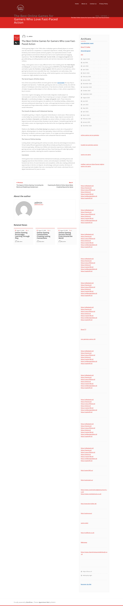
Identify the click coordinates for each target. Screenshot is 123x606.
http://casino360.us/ (87, 470)
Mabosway (84, 542)
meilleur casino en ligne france (90, 164)
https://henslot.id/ (86, 188)
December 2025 (87, 83)
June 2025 (85, 104)
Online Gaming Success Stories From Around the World (65, 235)
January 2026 (86, 80)
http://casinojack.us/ (87, 480)
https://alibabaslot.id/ (87, 186)
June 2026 (85, 66)
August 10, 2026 (64, 230)
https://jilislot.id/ (86, 192)
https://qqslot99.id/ (86, 198)
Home (77, 4)
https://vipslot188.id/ (87, 194)
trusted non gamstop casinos (89, 145)
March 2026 (86, 73)
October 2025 (86, 90)
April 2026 (86, 69)
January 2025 (86, 122)
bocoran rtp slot (86, 584)
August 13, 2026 (42, 230)
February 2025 (87, 118)
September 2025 (87, 94)
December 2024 (87, 125)
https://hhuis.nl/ (87, 571)
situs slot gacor (86, 51)
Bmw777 (83, 329)
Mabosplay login (87, 575)
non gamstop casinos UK (88, 339)
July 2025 (85, 101)
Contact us (93, 4)
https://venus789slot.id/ (88, 190)
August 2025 (86, 97)
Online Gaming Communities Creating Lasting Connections (43, 235)
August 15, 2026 (20, 230)
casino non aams (86, 154)
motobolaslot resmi (87, 43)
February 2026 (87, 76)
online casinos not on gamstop (90, 135)
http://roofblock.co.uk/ (87, 532)
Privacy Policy (103, 4)
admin (31, 36)
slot (82, 54)
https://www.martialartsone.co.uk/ (91, 494)
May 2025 (85, 108)
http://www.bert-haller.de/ (89, 503)
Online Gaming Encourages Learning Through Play (22, 235)
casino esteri (84, 523)
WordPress (29, 602)
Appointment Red (43, 602)
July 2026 (85, 62)
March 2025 (86, 115)
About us (84, 4)
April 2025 (86, 111)
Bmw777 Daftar (85, 47)
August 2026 (86, 59)
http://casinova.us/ (86, 513)
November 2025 (87, 87)
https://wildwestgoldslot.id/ (89, 196)
